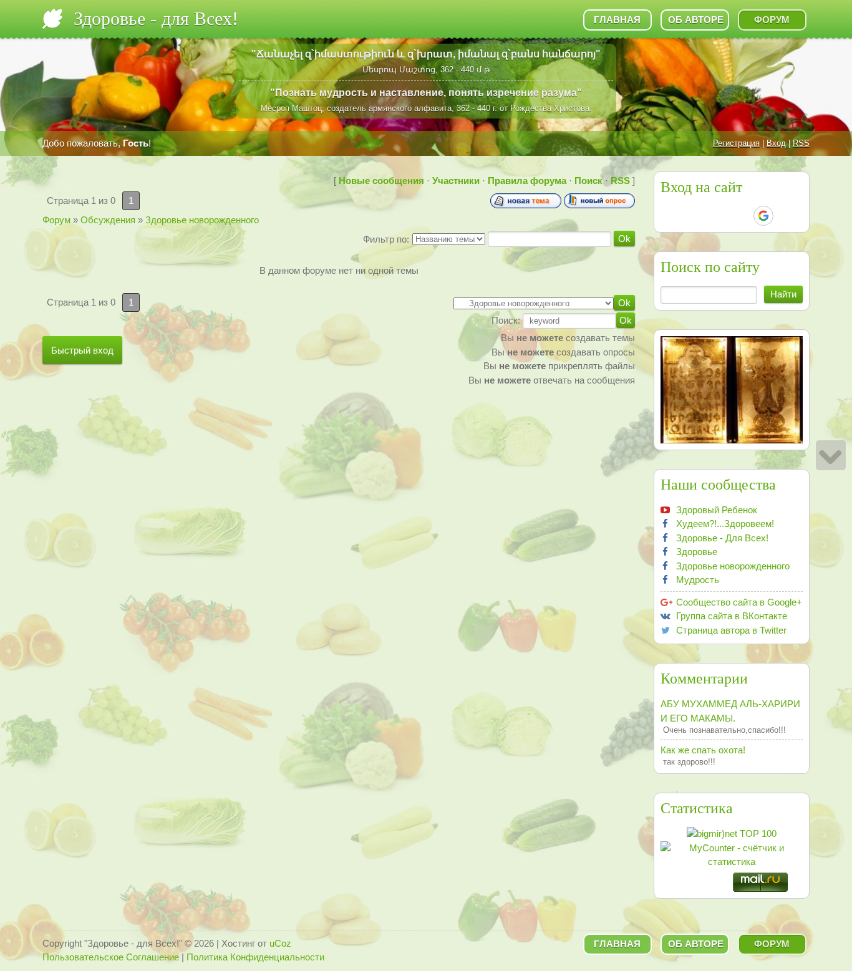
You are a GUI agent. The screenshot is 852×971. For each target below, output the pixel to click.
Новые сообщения (381, 180)
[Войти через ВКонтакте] (699, 215)
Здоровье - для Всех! (156, 18)
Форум (56, 220)
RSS (801, 143)
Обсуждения (107, 220)
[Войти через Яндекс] (741, 215)
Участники (456, 180)
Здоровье (696, 551)
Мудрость (697, 579)
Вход (776, 143)
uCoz (280, 943)
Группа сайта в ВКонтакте (731, 616)
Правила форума (527, 180)
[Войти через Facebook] (720, 215)
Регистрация (736, 143)
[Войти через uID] (678, 215)
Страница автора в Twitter (731, 630)
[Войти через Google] (763, 216)
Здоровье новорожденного (202, 220)
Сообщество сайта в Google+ (739, 602)
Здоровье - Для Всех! (722, 538)
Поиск (588, 180)
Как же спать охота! (703, 750)
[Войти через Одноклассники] (785, 215)
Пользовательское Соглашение (110, 957)
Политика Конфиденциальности (255, 957)
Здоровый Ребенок (716, 510)
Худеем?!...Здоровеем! (725, 523)
